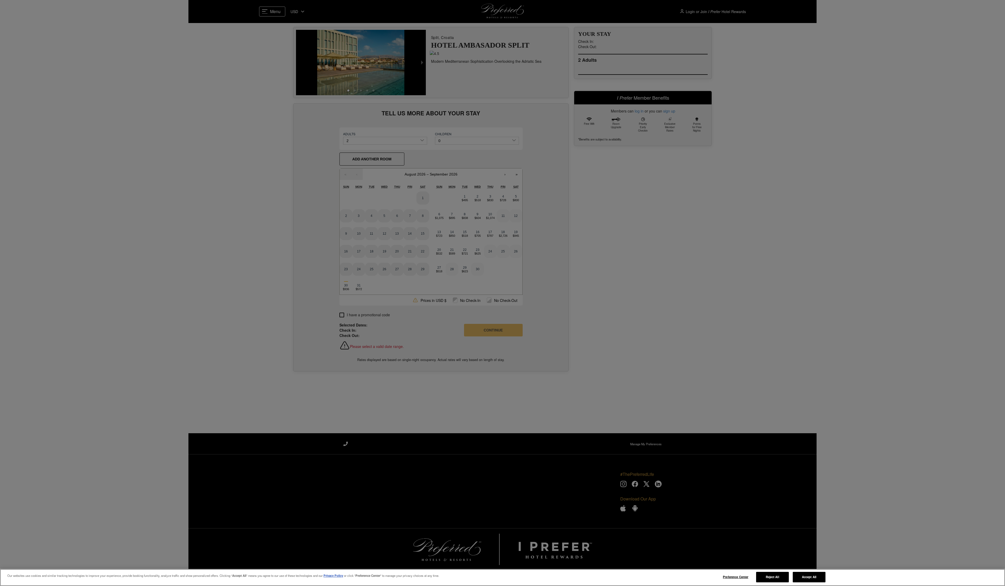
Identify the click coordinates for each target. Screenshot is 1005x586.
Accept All (809, 577)
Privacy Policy (333, 575)
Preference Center (735, 577)
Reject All (772, 577)
